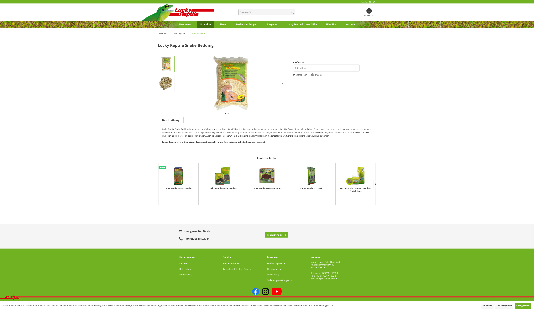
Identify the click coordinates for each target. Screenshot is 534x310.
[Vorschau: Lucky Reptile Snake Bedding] (166, 64)
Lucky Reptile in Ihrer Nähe (236, 269)
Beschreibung (170, 120)
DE (370, 2)
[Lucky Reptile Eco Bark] (311, 176)
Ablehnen (487, 305)
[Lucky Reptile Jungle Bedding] (223, 176)
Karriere (183, 263)
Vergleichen (301, 74)
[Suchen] (292, 12)
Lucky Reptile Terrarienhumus (267, 188)
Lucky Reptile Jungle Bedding (223, 188)
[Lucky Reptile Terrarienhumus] (267, 176)
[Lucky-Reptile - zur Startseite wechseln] (175, 12)
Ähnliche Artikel (267, 158)
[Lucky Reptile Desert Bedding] (178, 176)
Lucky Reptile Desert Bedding (179, 188)
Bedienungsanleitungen (278, 280)
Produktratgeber (275, 263)
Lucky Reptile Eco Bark (311, 188)
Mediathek (272, 274)
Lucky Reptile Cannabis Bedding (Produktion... (355, 189)
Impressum (185, 274)
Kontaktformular (275, 235)
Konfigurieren (523, 305)
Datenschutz (185, 269)
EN (374, 2)
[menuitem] (266, 12)
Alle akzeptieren (504, 305)
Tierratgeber (273, 269)
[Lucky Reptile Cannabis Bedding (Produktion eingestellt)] (355, 176)
